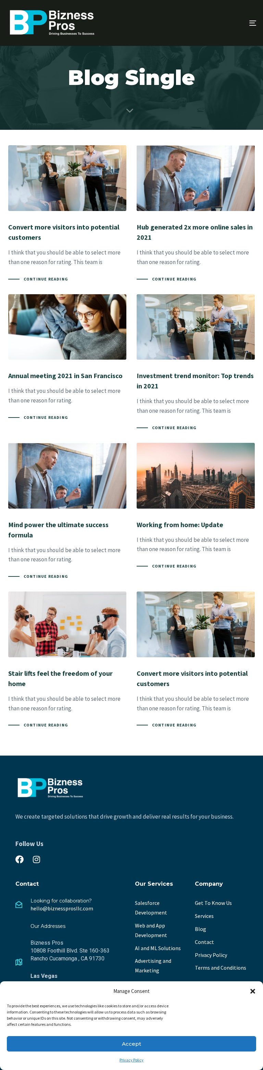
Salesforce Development (151, 907)
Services (204, 915)
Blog (200, 928)
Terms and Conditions (220, 967)
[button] (252, 991)
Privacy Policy (131, 1059)
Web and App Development (151, 930)
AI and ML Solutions (158, 948)
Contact (204, 941)
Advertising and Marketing (153, 965)
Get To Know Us (213, 902)
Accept (131, 1044)
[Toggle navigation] (214, 23)
